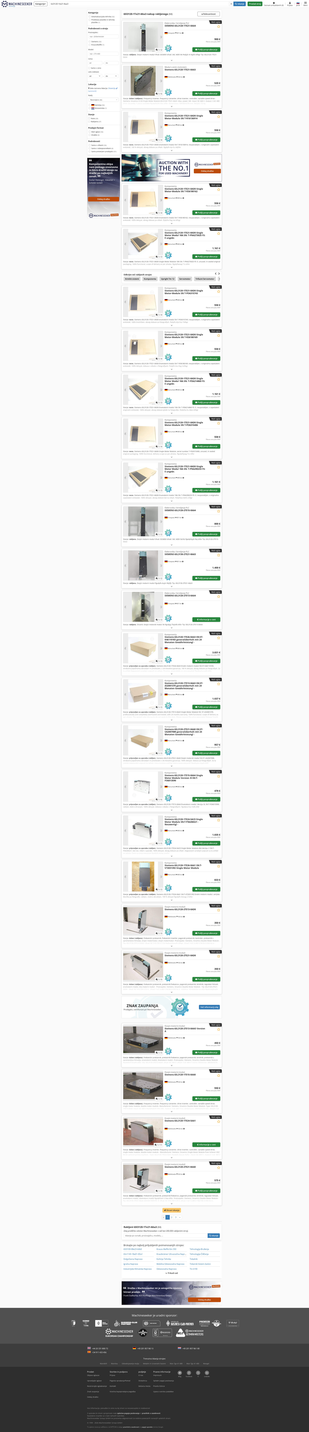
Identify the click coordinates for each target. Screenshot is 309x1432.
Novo (94, 118)
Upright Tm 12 (167, 279)
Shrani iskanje (172, 1210)
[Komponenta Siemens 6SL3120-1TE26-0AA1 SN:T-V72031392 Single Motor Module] (143, 876)
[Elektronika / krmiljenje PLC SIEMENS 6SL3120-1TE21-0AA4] (143, 37)
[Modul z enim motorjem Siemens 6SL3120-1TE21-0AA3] (143, 81)
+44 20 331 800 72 (100, 1348)
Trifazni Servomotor (205, 279)
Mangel (206, 1363)
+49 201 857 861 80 (191, 1348)
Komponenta (150, 279)
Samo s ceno (96, 68)
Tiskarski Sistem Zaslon (200, 1264)
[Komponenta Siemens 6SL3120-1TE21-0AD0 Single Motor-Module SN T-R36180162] (143, 200)
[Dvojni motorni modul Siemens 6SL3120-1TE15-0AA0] (143, 1086)
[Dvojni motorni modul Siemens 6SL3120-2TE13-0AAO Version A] (143, 1040)
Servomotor (185, 279)
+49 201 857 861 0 (145, 1348)
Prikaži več (172, 1273)
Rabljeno (96, 121)
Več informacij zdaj (209, 1007)
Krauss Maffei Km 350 (166, 1249)
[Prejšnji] (125, 36)
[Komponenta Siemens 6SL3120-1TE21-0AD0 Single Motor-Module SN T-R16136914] (143, 127)
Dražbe (95, 135)
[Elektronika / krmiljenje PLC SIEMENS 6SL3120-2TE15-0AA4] (143, 521)
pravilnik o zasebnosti (131, 1427)
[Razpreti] (172, 60)
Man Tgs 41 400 (192, 1363)
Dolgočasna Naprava (132, 1259)
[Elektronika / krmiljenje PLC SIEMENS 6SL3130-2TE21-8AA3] (143, 565)
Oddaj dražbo (207, 171)
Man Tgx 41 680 (176, 1363)
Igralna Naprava (130, 1264)
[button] (305, 4)
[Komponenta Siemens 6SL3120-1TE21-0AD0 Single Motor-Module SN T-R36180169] (143, 346)
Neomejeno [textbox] (96, 100)
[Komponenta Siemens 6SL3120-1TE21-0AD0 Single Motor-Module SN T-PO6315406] (143, 434)
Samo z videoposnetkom (102, 148)
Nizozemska (100, 108)
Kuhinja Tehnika (164, 1259)
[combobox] (104, 100)
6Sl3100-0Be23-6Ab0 (132, 1249)
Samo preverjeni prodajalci (103, 151)
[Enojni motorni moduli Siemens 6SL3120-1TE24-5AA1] (143, 1132)
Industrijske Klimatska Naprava (137, 1269)
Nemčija (99, 105)
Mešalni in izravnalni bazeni (154, 1363)
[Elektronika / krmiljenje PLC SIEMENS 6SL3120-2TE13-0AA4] (143, 607)
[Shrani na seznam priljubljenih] (218, 26)
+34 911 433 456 (99, 1352)
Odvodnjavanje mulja (130, 1363)
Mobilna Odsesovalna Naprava (170, 1264)
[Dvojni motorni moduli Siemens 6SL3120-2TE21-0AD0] (143, 966)
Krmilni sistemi (132, 279)
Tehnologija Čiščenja (199, 1254)
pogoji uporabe (147, 1427)
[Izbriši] (231, 4)
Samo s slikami (98, 145)
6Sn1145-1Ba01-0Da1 (133, 1254)
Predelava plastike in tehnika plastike (103, 21)
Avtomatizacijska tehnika (102, 16)
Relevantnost (209, 14)
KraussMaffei (97, 45)
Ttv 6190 (193, 1269)
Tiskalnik (193, 1259)
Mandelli (103, 1363)
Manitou (114, 1363)
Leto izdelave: (93, 72)
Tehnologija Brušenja (199, 1249)
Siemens (96, 41)
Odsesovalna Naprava (166, 1269)
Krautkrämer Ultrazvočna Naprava (172, 1254)
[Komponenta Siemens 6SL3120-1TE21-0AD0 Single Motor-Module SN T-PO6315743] (143, 302)
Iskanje (240, 4)
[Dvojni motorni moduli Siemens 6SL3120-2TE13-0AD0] (143, 920)
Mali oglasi (97, 132)
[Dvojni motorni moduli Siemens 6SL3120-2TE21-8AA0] (143, 1178)
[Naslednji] (161, 36)
